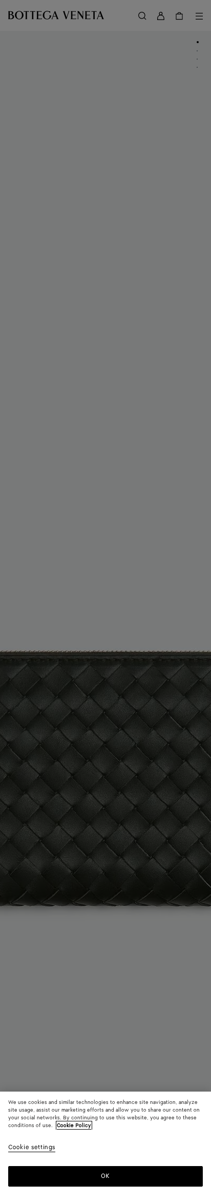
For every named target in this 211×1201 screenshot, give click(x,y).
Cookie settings (31, 1148)
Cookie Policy (74, 1125)
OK (105, 1176)
